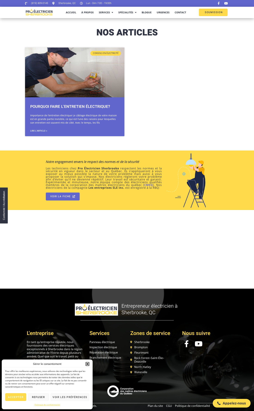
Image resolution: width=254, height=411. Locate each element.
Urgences (163, 12)
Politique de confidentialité (47, 404)
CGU (169, 406)
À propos (87, 12)
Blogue (147, 12)
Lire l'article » (38, 130)
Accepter (15, 397)
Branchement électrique (105, 357)
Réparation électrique (104, 352)
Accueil (71, 12)
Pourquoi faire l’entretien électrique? (70, 106)
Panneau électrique (102, 342)
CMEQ (148, 185)
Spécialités (125, 12)
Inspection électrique (103, 347)
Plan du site (155, 406)
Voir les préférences (70, 397)
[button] (87, 364)
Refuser (38, 397)
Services (104, 12)
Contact (180, 12)
